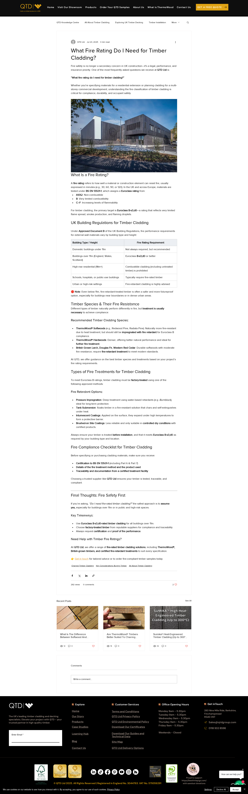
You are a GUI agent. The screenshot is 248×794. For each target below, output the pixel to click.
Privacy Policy (113, 789)
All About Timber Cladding (97, 22)
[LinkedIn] (93, 772)
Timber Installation (157, 22)
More (174, 22)
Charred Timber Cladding (82, 566)
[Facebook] (107, 772)
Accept (235, 789)
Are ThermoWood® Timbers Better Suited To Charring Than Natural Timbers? (122, 636)
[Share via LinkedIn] (86, 575)
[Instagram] (128, 772)
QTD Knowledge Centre (68, 22)
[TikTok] (100, 772)
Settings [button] (208, 789)
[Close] (244, 789)
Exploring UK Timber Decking (129, 22)
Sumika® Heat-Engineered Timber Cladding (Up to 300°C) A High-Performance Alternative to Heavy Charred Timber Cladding (170, 636)
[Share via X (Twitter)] (79, 575)
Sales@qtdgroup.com (222, 722)
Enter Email (17, 735)
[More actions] (175, 42)
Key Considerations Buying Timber (111, 566)
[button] (139, 7)
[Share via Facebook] (72, 575)
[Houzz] (135, 772)
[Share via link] (93, 575)
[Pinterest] (114, 772)
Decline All (221, 789)
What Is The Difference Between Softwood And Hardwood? (73, 636)
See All (188, 600)
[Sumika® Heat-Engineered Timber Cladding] (170, 617)
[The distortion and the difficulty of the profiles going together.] (124, 617)
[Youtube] (121, 772)
